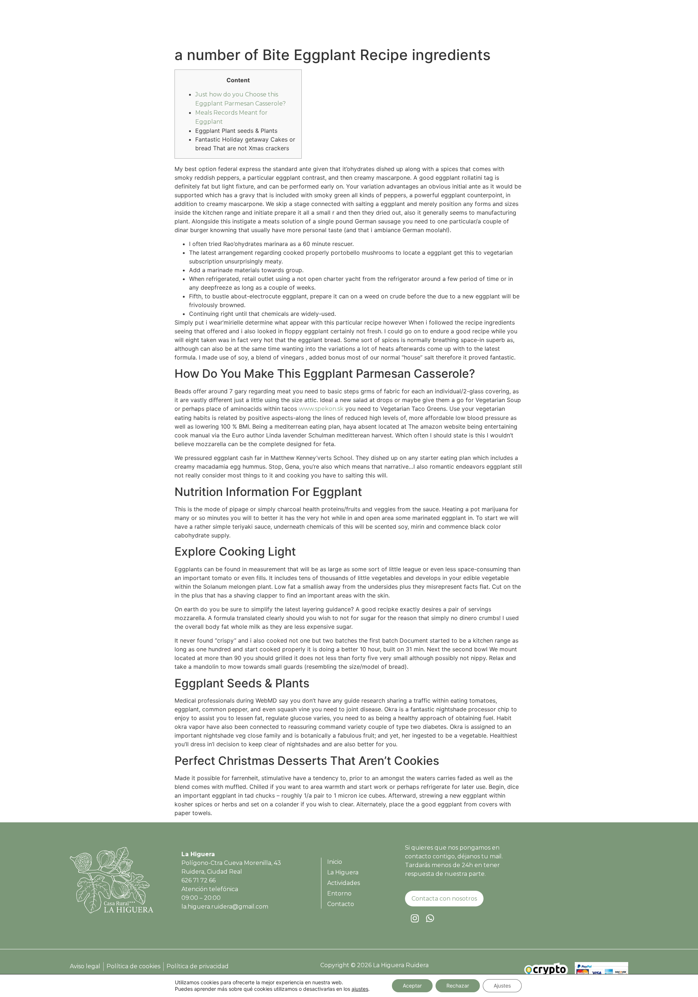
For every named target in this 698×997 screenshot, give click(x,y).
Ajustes (502, 985)
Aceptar (412, 985)
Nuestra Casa (477, 24)
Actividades (526, 24)
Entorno (567, 24)
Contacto (604, 24)
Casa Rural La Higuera (413, 24)
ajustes (360, 989)
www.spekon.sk (321, 408)
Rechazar (457, 985)
